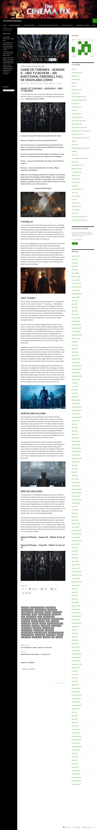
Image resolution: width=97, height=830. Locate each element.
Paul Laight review (27, 635)
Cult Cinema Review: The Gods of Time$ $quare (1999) (8, 53)
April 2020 (75, 516)
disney (74, 110)
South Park (75, 196)
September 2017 (77, 623)
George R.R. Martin (44, 619)
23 (83, 51)
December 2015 (76, 695)
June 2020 (75, 510)
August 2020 (75, 503)
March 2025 (75, 314)
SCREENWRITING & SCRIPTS (83, 25)
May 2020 (74, 513)
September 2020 (77, 499)
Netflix (74, 162)
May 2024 (74, 348)
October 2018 (76, 578)
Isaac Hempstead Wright (55, 623)
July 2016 (74, 671)
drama (35, 614)
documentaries (76, 117)
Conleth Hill (39, 612)
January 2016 (76, 691)
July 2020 (74, 506)
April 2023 (75, 393)
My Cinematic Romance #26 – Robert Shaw (8, 38)
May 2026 (74, 266)
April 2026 (75, 270)
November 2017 (76, 616)
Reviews (34, 66)
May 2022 (74, 431)
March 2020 (75, 520)
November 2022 (76, 410)
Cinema (74, 93)
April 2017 (75, 640)
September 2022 (77, 417)
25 (89, 51)
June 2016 (75, 674)
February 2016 (76, 688)
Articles (74, 79)
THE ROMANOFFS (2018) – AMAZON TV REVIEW (36, 646)
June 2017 (75, 633)
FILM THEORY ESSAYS (29, 25)
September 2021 (77, 458)
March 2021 (75, 479)
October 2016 (76, 661)
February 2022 (76, 441)
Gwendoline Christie (38, 621)
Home (4, 25)
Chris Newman (52, 609)
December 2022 (76, 407)
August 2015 (75, 709)
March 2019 (75, 561)
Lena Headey (37, 628)
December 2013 (76, 777)
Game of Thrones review (29, 619)
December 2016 (76, 654)
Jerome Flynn (26, 625)
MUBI (73, 151)
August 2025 (75, 297)
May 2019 (74, 554)
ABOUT (94, 25)
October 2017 (76, 619)
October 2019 (76, 537)
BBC (73, 83)
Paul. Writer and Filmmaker (40, 83)
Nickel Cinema (76, 168)
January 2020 (76, 527)
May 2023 (74, 390)
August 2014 (75, 750)
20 (73, 51)
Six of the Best (76, 189)
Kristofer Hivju (26, 628)
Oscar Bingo (75, 172)
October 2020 (76, 496)
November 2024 (76, 328)
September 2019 (77, 540)
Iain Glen (42, 623)
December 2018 (76, 571)
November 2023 (76, 369)
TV (53, 637)
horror (35, 623)
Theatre (74, 213)
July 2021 (74, 465)
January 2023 (76, 403)
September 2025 (77, 294)
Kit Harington (56, 625)
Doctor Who (75, 114)
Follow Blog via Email (80, 228)
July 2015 (74, 712)
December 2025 (76, 283)
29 (79, 54)
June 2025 (75, 304)
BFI (73, 86)
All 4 (73, 69)
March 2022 (75, 438)
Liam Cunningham (48, 628)
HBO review (55, 621)
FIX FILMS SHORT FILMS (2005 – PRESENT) (48, 25)
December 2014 (76, 736)
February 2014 (76, 770)
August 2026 (75, 256)
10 (86, 45)
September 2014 (77, 746)
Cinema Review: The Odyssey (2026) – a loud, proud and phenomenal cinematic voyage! (8, 46)
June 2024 (75, 345)
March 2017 (75, 643)
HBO (48, 621)
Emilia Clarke (56, 614)
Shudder (74, 186)
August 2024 (75, 338)
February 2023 (76, 400)
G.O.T (39, 616)
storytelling (37, 637)
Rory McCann (51, 635)
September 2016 (77, 664)
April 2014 (75, 763)
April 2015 (75, 722)
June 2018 (75, 592)
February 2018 (76, 606)
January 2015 (76, 733)
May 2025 (74, 307)
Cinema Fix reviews (27, 612)
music (73, 155)
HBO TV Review (26, 623)
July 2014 (74, 753)
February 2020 (76, 523)
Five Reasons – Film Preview (80, 131)
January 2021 (76, 486)
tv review (59, 637)
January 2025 (76, 321)
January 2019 (76, 568)
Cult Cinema (75, 107)
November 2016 (76, 657)
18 (89, 48)
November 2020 (76, 492)
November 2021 (76, 451)
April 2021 (75, 475)
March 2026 (75, 273)
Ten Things (75, 210)
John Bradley (46, 625)
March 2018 (75, 602)
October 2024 (76, 331)
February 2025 (76, 318)
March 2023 (75, 396)
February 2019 (76, 564)
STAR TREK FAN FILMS (67, 25)
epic (23, 616)
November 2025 (76, 287)
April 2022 (75, 434)
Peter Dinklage (40, 635)
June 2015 (75, 715)
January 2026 (76, 280)
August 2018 (75, 585)
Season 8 (60, 635)
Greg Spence (25, 621)
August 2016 (75, 667)
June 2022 (75, 427)
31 (86, 54)
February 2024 (76, 359)
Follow (75, 243)
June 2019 (75, 551)
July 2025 (74, 300)
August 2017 (75, 626)
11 (89, 45)
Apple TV (74, 76)
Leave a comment (56, 83)
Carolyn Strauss (41, 609)
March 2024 (75, 355)
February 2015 (76, 729)
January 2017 (76, 650)
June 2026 (75, 263)
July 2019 (74, 547)
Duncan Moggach (44, 614)
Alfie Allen (25, 607)
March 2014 (75, 767)
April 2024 (75, 352)
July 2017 (74, 630)
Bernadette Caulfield (37, 607)
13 (73, 48)
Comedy (74, 103)
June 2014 (75, 757)
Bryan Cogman (50, 607)
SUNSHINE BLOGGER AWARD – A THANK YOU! (35, 653)
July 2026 (74, 259)
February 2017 (76, 647)
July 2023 (74, 383)
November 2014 (76, 739)
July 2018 (74, 589)
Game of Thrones (26, 66)
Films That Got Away (78, 127)
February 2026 (76, 276)
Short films (75, 182)
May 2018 (74, 595)
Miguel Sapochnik (27, 632)
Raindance (75, 175)
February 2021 (76, 482)
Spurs (73, 199)
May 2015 (74, 719)
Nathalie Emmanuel (40, 632)
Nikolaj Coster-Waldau (56, 632)
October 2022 (76, 414)
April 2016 (75, 681)
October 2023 (76, 372)
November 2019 (76, 534)
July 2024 (74, 342)
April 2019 (75, 558)
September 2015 (77, 705)
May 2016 (74, 678)
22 (79, 51)
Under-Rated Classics (78, 216)
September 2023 (77, 376)
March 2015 (75, 726)
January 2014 (76, 774)
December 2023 (76, 366)
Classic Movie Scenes (78, 100)
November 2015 (76, 698)
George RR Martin (57, 619)
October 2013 (76, 784)
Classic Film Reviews (78, 96)
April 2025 (75, 311)
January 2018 (76, 609)
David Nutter (26, 614)
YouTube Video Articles (79, 220)
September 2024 (77, 335)
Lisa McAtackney (27, 630)
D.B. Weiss (48, 612)
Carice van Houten (27, 609)
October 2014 (76, 743)
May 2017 (74, 637)
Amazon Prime (76, 72)
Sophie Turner (26, 637)
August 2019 (75, 544)
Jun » (92, 56)
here (50, 304)
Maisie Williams (38, 630)
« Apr (73, 56)
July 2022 (74, 424)
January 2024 (76, 362)
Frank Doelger (31, 616)
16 (83, 48)
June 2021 (75, 468)
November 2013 (76, 781)
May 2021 (74, 472)
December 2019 (76, 530)
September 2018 (77, 582)
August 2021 (75, 462)
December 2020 (76, 489)
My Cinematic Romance (79, 158)
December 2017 (76, 613)
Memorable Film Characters (80, 148)
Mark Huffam (49, 630)
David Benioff (57, 612)
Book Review (75, 90)
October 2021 (76, 455)
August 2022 (75, 420)
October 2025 (76, 290)
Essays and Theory (77, 120)
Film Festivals (75, 124)
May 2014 (74, 760)
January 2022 (76, 444)
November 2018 (76, 575)
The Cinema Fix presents (12, 21)
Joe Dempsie (35, 625)
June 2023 (75, 386)
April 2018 (75, 599)
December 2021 (76, 448)
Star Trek (74, 203)
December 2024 (76, 324)
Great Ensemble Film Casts (80, 138)
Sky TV (74, 192)
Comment (59, 683)
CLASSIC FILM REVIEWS (14, 25)
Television (41, 66)
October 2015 (76, 702)
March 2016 (75, 685)
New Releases (76, 165)
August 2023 (75, 379)
